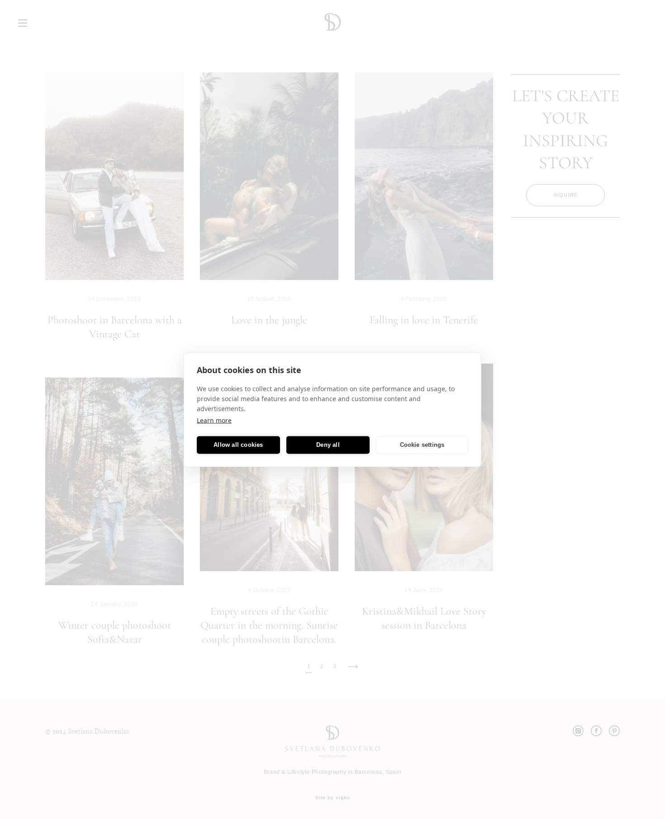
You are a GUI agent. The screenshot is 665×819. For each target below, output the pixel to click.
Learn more (214, 420)
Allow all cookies (238, 444)
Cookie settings (422, 444)
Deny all (328, 444)
